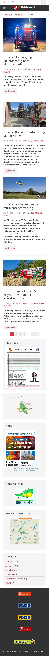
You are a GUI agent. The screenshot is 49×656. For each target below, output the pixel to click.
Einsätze (26, 69)
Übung (8, 583)
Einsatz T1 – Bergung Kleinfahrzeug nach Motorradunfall (17, 61)
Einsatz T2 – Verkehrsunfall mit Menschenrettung (21, 206)
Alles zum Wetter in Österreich (24, 470)
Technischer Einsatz (14, 578)
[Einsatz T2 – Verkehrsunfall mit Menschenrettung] (24, 188)
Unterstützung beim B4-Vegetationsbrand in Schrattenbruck (19, 295)
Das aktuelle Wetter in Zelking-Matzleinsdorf (24, 468)
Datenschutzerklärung (35, 651)
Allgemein (9, 566)
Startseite (7, 14)
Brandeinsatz (38, 141)
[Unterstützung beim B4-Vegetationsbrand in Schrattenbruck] (24, 272)
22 (33, 334)
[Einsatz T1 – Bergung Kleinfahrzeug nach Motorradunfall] (24, 35)
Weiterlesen (10, 91)
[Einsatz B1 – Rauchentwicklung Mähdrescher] (24, 114)
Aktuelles (19, 14)
